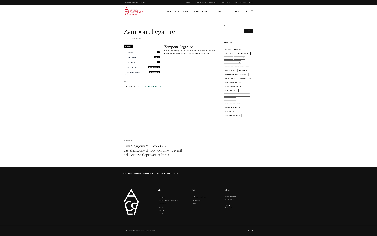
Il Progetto (188, 2)
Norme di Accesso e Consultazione (207, 2)
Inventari (242, 70)
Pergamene (229, 99)
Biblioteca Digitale (200, 11)
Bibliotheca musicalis (232, 49)
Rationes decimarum (232, 103)
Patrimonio (186, 11)
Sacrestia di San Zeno (232, 107)
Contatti (228, 11)
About (177, 11)
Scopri (236, 11)
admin (126, 38)
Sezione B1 (229, 111)
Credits (251, 2)
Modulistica (226, 2)
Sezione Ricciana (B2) (232, 115)
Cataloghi (229, 53)
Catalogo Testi (216, 11)
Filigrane (239, 58)
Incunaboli (229, 70)
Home (169, 11)
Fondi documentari (232, 62)
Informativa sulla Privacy (199, 197)
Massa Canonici (231, 90)
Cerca (225, 26)
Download (128, 46)
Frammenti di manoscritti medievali (237, 66)
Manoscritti (245, 78)
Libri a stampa (230, 78)
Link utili (243, 2)
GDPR (195, 204)
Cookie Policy (196, 200)
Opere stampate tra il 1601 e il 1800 (236, 95)
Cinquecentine (243, 53)
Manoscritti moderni (232, 86)
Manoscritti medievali (233, 82)
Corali (228, 58)
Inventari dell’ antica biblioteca (236, 74)
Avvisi (235, 2)
